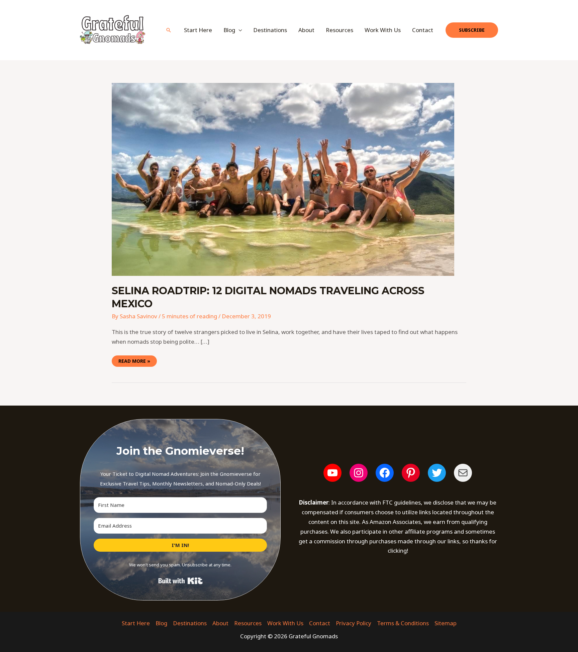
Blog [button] (229, 30)
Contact (422, 30)
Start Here (198, 30)
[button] (169, 30)
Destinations (270, 30)
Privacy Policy (353, 623)
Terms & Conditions (403, 623)
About (306, 30)
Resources (339, 30)
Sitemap (446, 623)
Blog (161, 623)
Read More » (134, 359)
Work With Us (383, 30)
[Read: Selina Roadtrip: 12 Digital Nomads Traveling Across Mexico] (283, 179)
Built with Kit (180, 581)
